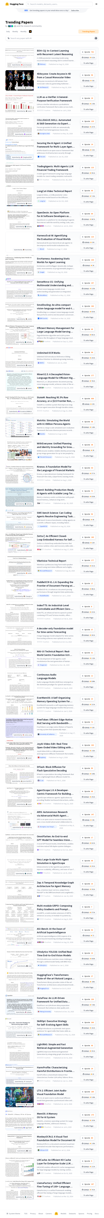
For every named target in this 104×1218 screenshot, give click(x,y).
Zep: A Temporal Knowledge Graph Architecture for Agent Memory (55, 884)
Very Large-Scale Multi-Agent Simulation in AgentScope (53, 861)
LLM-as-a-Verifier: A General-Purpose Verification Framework (54, 98)
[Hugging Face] (56, 1213)
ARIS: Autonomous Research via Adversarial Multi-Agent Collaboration (52, 813)
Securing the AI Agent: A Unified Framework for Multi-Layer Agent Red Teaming (55, 144)
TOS (25, 1213)
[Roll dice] (96, 38)
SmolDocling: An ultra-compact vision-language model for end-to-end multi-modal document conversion (55, 306)
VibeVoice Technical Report (51, 560)
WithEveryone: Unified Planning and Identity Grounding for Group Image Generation (55, 445)
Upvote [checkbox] (89, 52)
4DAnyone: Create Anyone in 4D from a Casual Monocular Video (54, 75)
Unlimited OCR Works (48, 352)
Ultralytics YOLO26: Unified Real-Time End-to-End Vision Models (54, 953)
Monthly (24, 31)
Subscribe (75, 10)
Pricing (89, 1213)
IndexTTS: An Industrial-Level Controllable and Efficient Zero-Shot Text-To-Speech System (54, 607)
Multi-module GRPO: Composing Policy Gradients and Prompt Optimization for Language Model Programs (55, 907)
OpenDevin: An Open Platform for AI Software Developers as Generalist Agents (53, 214)
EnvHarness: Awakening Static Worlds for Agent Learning (53, 260)
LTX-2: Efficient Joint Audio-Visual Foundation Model (52, 1092)
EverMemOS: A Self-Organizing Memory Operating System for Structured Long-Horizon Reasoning (53, 699)
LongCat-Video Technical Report (54, 191)
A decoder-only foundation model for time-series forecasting (55, 630)
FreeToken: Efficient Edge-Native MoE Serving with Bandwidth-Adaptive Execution (55, 721)
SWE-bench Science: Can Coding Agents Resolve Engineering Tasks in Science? (55, 514)
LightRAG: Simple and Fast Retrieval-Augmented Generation (55, 1046)
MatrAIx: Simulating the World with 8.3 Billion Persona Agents (53, 422)
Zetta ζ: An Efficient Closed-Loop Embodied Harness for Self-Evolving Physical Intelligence (55, 537)
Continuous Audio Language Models (46, 676)
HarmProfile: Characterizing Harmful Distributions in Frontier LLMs (55, 1069)
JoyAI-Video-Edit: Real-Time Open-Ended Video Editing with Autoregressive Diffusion (54, 745)
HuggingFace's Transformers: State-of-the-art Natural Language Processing (56, 976)
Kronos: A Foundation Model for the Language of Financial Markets (55, 468)
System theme (14, 1213)
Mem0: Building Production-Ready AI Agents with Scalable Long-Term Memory (56, 491)
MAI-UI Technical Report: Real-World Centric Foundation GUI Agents (53, 653)
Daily (8, 31)
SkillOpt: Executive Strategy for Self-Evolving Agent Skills (52, 1022)
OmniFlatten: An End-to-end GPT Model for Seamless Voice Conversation (53, 838)
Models (63, 1213)
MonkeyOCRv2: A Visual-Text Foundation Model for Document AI (56, 1138)
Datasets (72, 1213)
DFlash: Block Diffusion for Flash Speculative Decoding (52, 768)
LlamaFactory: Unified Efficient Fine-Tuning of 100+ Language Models (54, 1184)
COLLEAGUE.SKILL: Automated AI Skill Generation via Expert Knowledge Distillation (54, 121)
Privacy (33, 1213)
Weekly (15, 31)
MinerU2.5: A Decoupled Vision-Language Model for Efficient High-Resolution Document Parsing (56, 376)
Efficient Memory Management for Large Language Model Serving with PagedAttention (55, 329)
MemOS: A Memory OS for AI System (47, 1115)
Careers (49, 1213)
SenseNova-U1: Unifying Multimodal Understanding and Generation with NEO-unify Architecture (54, 283)
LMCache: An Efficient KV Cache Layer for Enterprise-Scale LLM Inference (54, 1161)
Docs (97, 1213)
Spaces (81, 1213)
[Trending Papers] (30, 31)
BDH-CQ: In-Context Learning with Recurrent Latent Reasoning (55, 52)
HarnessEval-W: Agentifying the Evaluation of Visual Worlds (54, 237)
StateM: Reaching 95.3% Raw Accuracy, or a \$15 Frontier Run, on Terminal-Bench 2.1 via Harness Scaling (56, 399)
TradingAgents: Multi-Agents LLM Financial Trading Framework (55, 168)
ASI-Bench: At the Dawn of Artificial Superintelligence (51, 930)
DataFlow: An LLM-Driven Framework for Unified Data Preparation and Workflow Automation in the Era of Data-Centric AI (53, 999)
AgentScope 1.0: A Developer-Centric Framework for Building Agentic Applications (54, 792)
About (40, 1213)
